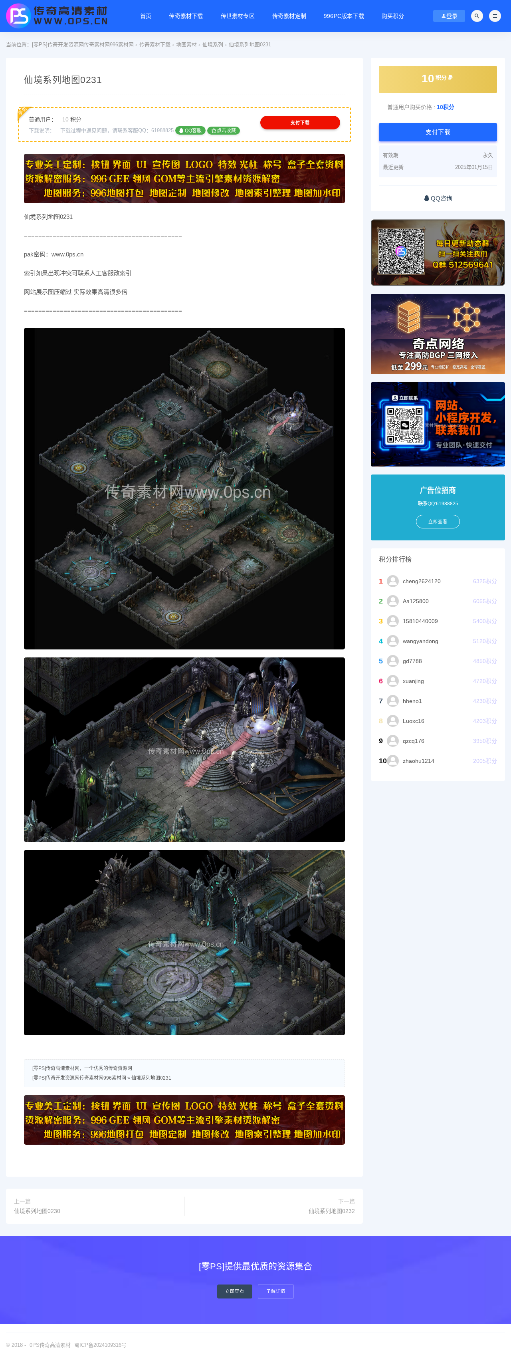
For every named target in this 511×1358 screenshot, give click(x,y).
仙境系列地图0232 (332, 1211)
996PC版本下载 (344, 16)
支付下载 (300, 122)
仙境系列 (212, 45)
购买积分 (393, 16)
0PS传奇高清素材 (50, 1345)
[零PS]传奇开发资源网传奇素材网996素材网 (83, 45)
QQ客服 (193, 130)
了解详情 (275, 1291)
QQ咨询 (440, 198)
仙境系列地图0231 (151, 1078)
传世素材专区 (238, 16)
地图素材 (186, 45)
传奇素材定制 (289, 16)
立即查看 (234, 1291)
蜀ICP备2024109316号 (100, 1345)
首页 (145, 16)
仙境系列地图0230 (37, 1211)
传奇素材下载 (186, 16)
